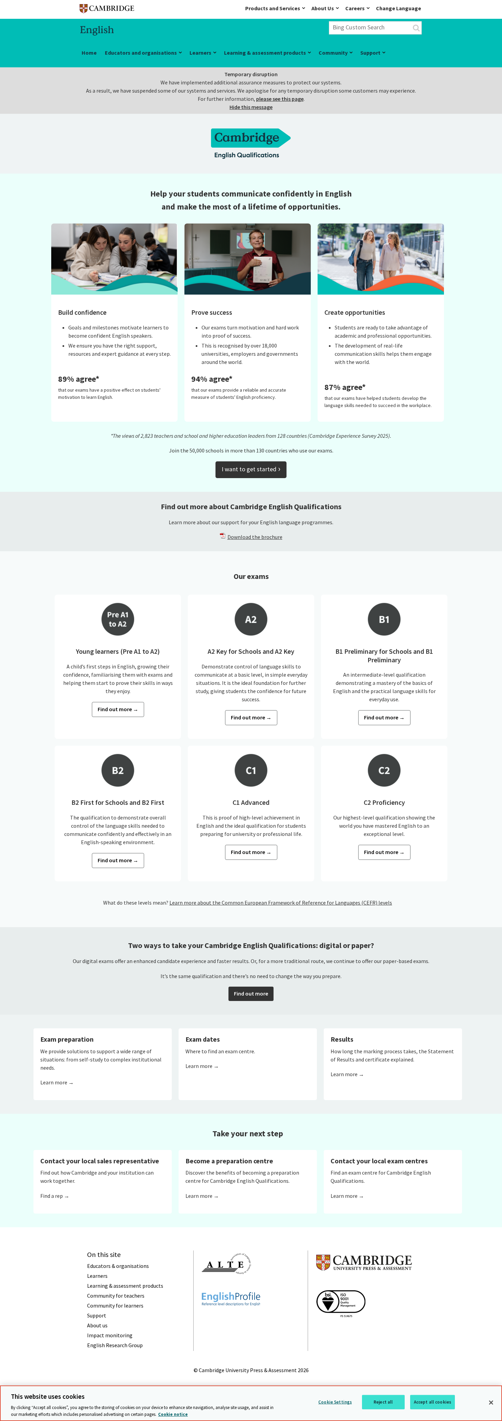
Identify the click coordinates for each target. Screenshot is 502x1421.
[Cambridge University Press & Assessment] (364, 1284)
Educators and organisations (141, 52)
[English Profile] (231, 1318)
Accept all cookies (432, 1402)
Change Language (398, 8)
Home (89, 52)
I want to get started (251, 468)
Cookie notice (173, 1414)
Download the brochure (254, 536)
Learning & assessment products (265, 52)
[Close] (491, 1402)
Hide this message (251, 107)
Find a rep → (54, 1195)
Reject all (383, 1402)
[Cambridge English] (107, 10)
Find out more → (118, 709)
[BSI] (340, 1329)
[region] (251, 1403)
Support (370, 52)
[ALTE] (226, 1286)
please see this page (280, 98)
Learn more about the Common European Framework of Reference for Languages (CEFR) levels (280, 902)
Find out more (251, 993)
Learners (200, 52)
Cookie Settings (335, 1402)
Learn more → (57, 1082)
